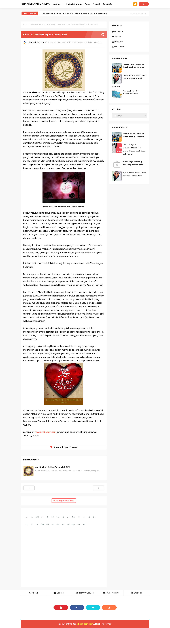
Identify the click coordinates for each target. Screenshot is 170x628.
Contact (116, 86)
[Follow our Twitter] (93, 607)
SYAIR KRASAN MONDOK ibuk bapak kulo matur (133, 65)
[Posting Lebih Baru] (29, 488)
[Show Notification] (135, 4)
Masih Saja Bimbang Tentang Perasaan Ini (62, 13)
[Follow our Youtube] (61, 607)
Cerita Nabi (66, 42)
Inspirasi (88, 42)
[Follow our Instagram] (109, 607)
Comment (101, 42)
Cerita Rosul (78, 42)
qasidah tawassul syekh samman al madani (134, 76)
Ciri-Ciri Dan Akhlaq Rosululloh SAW (52, 467)
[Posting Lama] (98, 488)
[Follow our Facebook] (77, 607)
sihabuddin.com (85, 624)
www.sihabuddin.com (45, 432)
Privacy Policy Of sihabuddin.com (130, 92)
